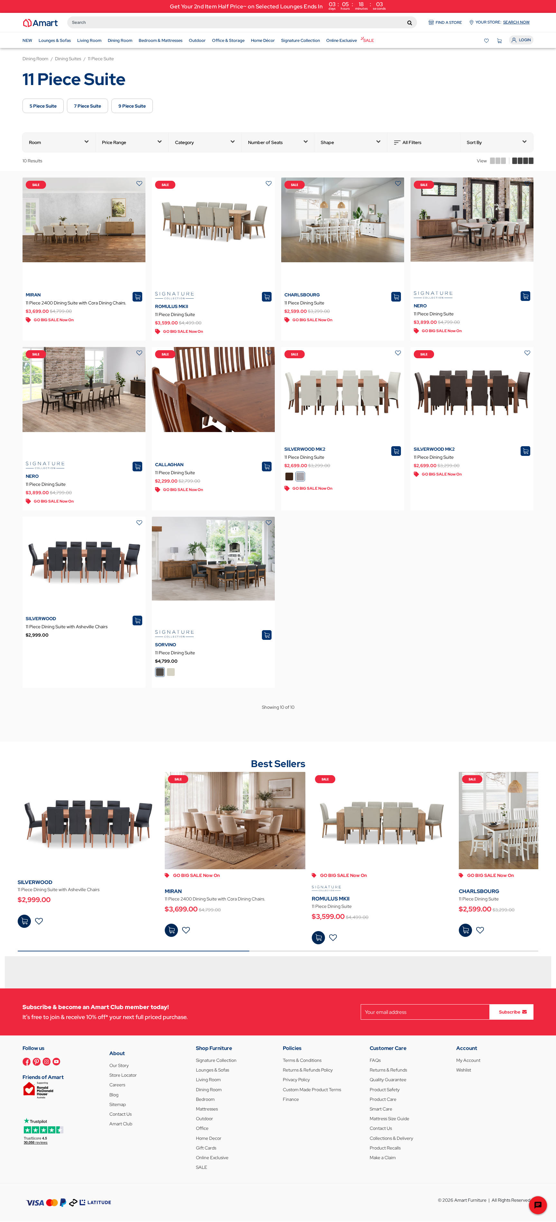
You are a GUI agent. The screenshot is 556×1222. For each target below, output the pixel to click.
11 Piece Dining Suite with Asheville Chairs (66, 627)
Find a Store (449, 22)
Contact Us (120, 1114)
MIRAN (33, 295)
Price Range (114, 142)
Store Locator (123, 1075)
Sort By (474, 142)
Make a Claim (383, 1157)
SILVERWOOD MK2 (304, 449)
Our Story (119, 1065)
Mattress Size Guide (389, 1118)
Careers (117, 1085)
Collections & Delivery (391, 1138)
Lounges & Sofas (212, 1070)
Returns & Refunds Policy (308, 1070)
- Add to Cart (24, 921)
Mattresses (207, 1109)
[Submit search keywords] (409, 22)
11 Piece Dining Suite (175, 314)
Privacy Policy (296, 1079)
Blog (113, 1095)
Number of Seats (265, 142)
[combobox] (242, 22)
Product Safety (385, 1089)
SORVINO (165, 645)
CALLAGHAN (169, 464)
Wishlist (463, 1070)
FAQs (375, 1060)
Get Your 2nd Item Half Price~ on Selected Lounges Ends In (278, 6)
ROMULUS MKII (171, 306)
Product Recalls (385, 1148)
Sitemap (117, 1104)
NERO (420, 306)
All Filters (412, 142)
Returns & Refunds (388, 1070)
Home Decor (208, 1138)
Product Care (383, 1099)
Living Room (208, 1079)
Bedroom (205, 1099)
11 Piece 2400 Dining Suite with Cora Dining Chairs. (76, 303)
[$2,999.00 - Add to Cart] (24, 921)
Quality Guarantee (388, 1079)
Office (202, 1128)
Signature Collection (216, 1060)
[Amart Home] (40, 22)
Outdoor (204, 1118)
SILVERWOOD (41, 618)
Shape (327, 142)
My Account (468, 1060)
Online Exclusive (212, 1157)
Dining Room (209, 1089)
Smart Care (381, 1109)
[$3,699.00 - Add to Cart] (171, 930)
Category (184, 142)
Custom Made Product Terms (312, 1089)
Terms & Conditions (302, 1060)
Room (35, 142)
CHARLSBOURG (302, 295)
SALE (201, 1167)
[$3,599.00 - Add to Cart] (318, 937)
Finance (291, 1099)
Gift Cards (206, 1148)
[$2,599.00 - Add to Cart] (465, 930)
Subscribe (509, 1012)
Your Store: (503, 22)
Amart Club (120, 1124)
